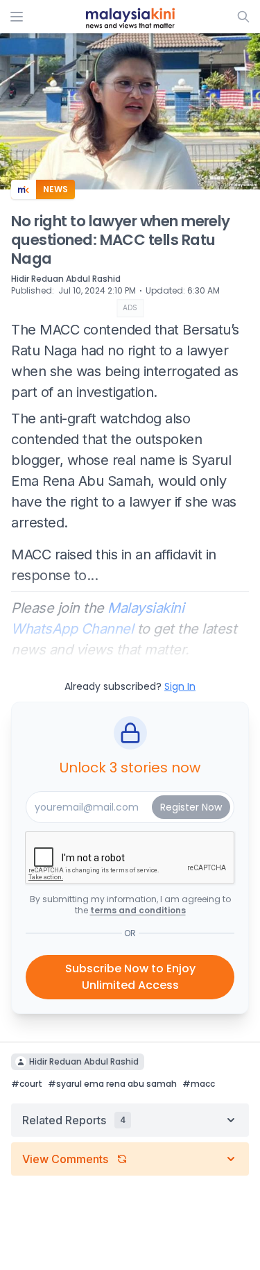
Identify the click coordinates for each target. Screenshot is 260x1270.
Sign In (180, 686)
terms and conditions (138, 910)
